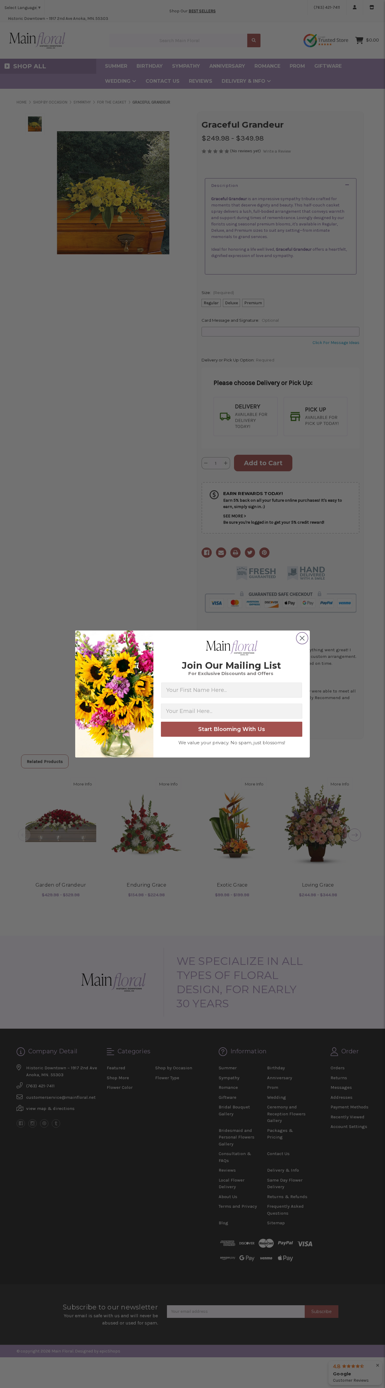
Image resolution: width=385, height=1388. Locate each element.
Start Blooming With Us (231, 729)
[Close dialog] (302, 638)
